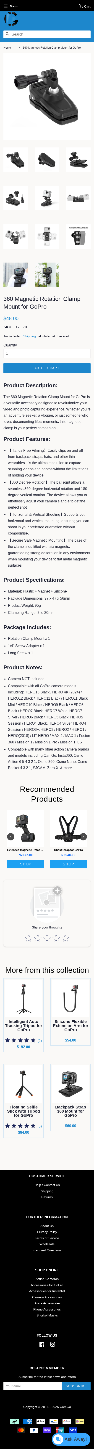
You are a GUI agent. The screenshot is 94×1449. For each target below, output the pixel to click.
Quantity (10, 345)
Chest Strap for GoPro (68, 850)
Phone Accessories (47, 1309)
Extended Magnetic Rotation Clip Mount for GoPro (39, 850)
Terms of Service (47, 1238)
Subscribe (76, 1386)
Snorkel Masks (47, 1315)
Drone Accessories (47, 1303)
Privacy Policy (47, 1232)
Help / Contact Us (47, 1185)
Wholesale (47, 1244)
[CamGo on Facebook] (41, 1345)
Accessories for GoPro (47, 1285)
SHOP (25, 864)
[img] (20, 1041)
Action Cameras (47, 1279)
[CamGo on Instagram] (52, 1345)
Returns (47, 1197)
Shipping (29, 336)
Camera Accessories (47, 1297)
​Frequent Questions (47, 1250)
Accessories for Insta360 (47, 1291)
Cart (87, 6)
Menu (13, 6)
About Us (47, 1226)
